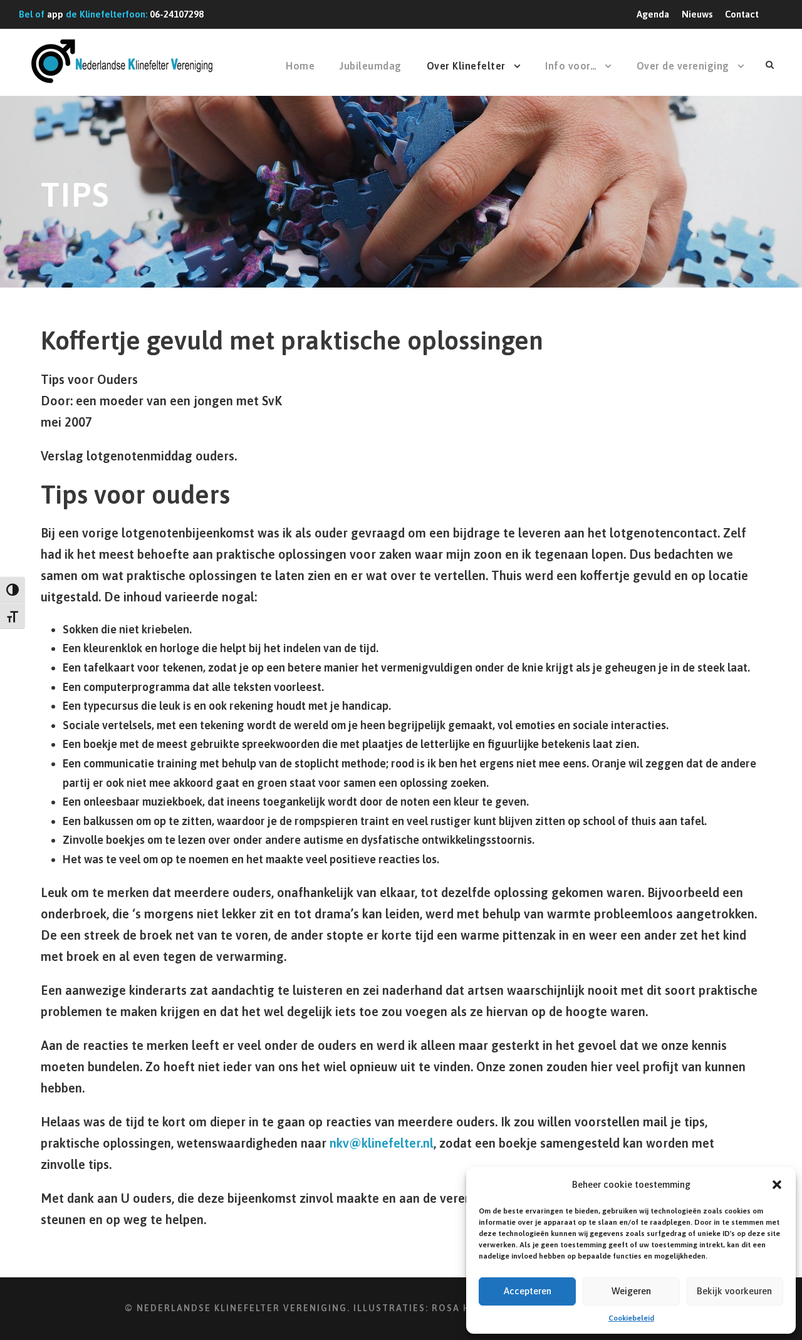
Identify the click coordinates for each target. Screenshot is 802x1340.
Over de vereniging (683, 65)
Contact (742, 14)
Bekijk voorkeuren (734, 1290)
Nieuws (697, 14)
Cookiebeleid (631, 1318)
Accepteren (527, 1290)
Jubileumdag (371, 65)
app (55, 14)
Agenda (653, 14)
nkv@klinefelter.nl (382, 1143)
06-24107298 (177, 14)
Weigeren (631, 1290)
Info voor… (570, 65)
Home (300, 65)
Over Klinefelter (466, 65)
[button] (777, 1184)
